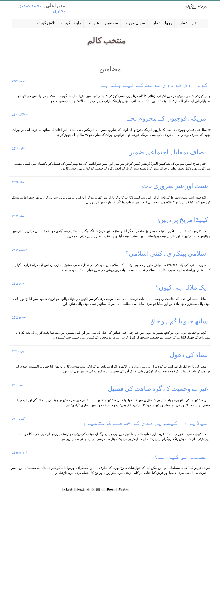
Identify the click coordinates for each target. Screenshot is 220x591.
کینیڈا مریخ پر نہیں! (183, 220)
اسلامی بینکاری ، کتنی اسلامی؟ (166, 254)
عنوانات (92, 23)
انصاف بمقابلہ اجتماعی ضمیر (168, 153)
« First (123, 489)
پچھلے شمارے (161, 23)
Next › (79, 489)
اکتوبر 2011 (19, 419)
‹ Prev (111, 489)
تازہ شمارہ (186, 23)
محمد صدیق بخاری (41, 9)
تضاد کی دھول (189, 356)
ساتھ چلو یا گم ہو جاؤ (179, 322)
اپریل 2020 (19, 81)
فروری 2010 (19, 453)
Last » (67, 489)
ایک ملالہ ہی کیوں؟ (181, 288)
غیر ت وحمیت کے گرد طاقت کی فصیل (158, 389)
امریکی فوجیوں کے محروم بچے (167, 119)
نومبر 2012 (18, 284)
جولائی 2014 (20, 115)
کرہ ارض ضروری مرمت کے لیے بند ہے (154, 85)
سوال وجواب (134, 23)
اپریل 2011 (18, 351)
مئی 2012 (18, 216)
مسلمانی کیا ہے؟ (181, 457)
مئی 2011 (17, 385)
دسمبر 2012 (19, 318)
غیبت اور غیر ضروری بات (175, 187)
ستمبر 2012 (19, 250)
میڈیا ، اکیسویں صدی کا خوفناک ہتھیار (145, 423)
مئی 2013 (18, 182)
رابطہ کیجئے (71, 23)
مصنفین (111, 23)
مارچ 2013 (18, 149)
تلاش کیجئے (46, 23)
